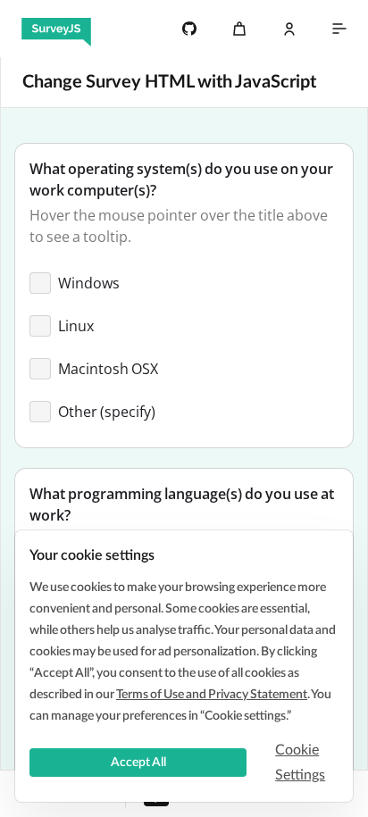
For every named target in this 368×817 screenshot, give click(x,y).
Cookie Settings (300, 762)
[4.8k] (189, 28)
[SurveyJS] (56, 28)
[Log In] (289, 28)
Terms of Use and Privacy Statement (211, 694)
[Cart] (239, 28)
